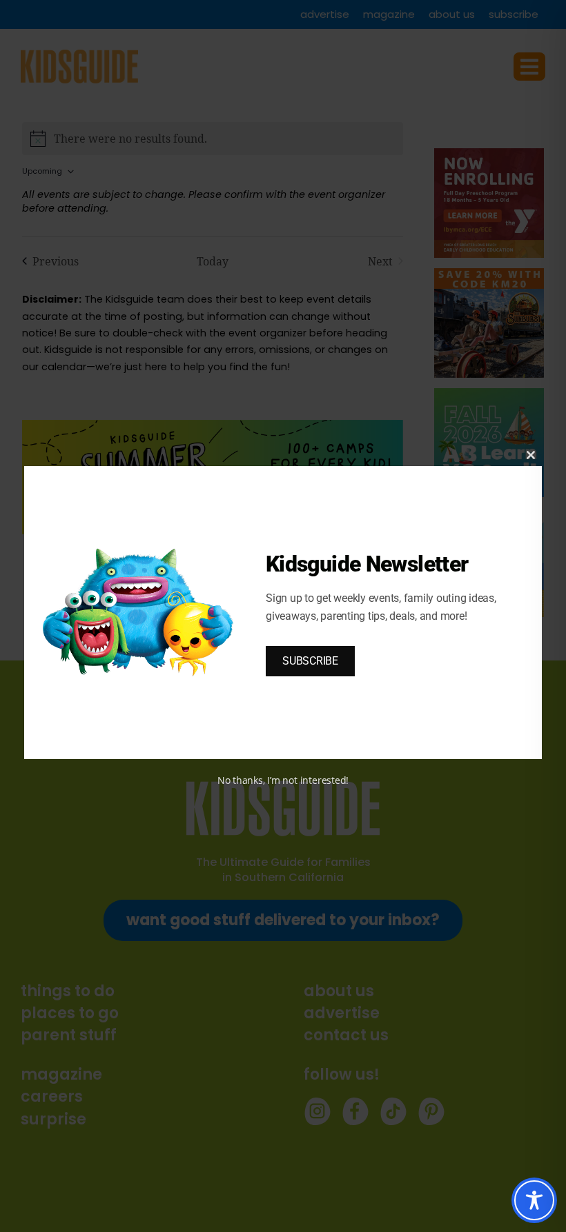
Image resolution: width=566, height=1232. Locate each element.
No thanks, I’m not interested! (283, 780)
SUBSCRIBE (310, 660)
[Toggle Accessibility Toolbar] (534, 1200)
